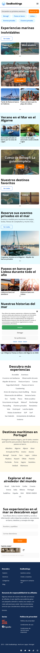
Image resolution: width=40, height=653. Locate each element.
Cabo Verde (15, 486)
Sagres (23, 462)
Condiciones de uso (26, 625)
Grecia (8, 490)
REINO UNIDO (31, 493)
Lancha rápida (28, 409)
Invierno (20, 419)
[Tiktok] (33, 650)
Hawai (6, 195)
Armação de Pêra (12, 452)
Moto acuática (29, 45)
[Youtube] (29, 650)
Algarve (17, 448)
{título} (15, 341)
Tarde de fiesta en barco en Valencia (10, 103)
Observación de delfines (13, 395)
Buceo (33, 392)
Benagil (6, 455)
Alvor (33, 448)
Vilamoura (24, 466)
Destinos (5, 577)
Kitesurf (24, 402)
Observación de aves (30, 378)
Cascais (14, 455)
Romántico (33, 406)
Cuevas (35, 382)
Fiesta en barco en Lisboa (27, 293)
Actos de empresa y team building (16, 392)
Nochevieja (33, 402)
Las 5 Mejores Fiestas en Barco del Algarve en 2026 (19, 353)
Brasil (7, 486)
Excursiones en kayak (10, 402)
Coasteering (20, 388)
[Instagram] (37, 650)
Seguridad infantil (12, 385)
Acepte (20, 327)
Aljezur (25, 448)
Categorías (5, 581)
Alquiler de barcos (9, 382)
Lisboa (25, 195)
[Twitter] (25, 650)
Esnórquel (16, 409)
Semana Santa (30, 395)
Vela (8, 409)
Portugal (30, 490)
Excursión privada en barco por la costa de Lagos (9, 140)
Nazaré (16, 459)
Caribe (24, 486)
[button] (37, 311)
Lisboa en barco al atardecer (7, 293)
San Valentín (9, 416)
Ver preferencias (20, 338)
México (22, 490)
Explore (4, 573)
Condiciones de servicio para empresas (25, 630)
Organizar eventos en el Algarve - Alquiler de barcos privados (17, 258)
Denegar (20, 333)
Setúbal (15, 466)
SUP (25, 413)
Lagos (27, 455)
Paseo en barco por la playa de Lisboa (28, 103)
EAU (22, 493)
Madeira (8, 459)
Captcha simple (6, 546)
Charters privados (20, 406)
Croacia (32, 486)
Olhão (24, 459)
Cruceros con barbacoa (11, 378)
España (15, 493)
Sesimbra (31, 462)
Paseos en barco (7, 46)
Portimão (8, 462)
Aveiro (23, 452)
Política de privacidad (27, 621)
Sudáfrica (6, 493)
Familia (12, 399)
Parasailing (7, 406)
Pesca (20, 399)
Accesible (15, 375)
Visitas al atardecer (14, 413)
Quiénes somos (25, 573)
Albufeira (8, 448)
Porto (16, 462)
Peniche (32, 459)
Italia (15, 490)
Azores (31, 452)
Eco (6, 399)
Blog (3, 584)
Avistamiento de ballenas (26, 416)
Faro (21, 455)
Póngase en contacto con (27, 581)
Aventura (24, 375)
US (20, 497)
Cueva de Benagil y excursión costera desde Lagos (29, 140)
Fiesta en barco (24, 382)
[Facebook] (21, 650)
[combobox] (14, 11)
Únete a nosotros (26, 577)
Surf (31, 413)
